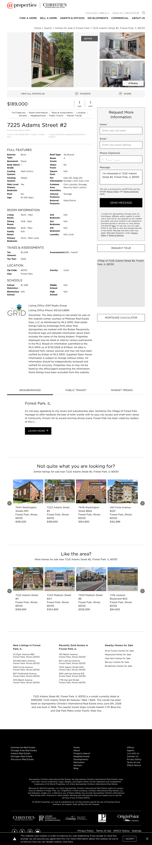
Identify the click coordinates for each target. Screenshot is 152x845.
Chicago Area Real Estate (24, 750)
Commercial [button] (120, 18)
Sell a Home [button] (48, 18)
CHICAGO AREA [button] (96, 13)
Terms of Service (131, 191)
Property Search (81, 753)
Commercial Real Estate (23, 747)
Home (76, 747)
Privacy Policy (113, 191)
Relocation (79, 762)
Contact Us (132, 756)
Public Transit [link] (56, 115)
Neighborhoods (81, 756)
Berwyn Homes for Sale (117, 662)
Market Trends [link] (74, 115)
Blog (75, 768)
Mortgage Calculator (121, 317)
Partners (77, 765)
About (76, 750)
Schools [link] (23, 115)
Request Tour (121, 248)
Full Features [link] (19, 112)
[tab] (30, 390)
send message (121, 202)
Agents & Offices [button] (72, 18)
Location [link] (81, 112)
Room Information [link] (38, 112)
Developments (98, 18)
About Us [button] (138, 18)
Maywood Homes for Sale (118, 654)
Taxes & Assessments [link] (62, 112)
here (114, 226)
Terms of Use (133, 762)
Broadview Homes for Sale (118, 666)
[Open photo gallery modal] (122, 45)
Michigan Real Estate (21, 756)
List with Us (133, 753)
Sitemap (136, 830)
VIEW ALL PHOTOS (33, 93)
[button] (121, 283)
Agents (130, 750)
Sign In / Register (125, 13)
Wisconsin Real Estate (22, 759)
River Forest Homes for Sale (119, 651)
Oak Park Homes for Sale (117, 658)
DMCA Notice (134, 765)
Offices (130, 747)
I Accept (129, 839)
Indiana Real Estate (20, 753)
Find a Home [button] (28, 18)
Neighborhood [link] (38, 115)
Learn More (37, 430)
